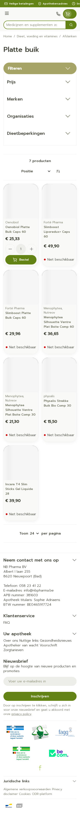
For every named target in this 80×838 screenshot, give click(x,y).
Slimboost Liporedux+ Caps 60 (57, 232)
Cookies (25, 794)
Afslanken (70, 36)
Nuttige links (29, 640)
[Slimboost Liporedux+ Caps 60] (59, 201)
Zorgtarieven (13, 650)
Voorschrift (48, 645)
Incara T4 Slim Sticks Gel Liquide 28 (19, 489)
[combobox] (34, 25)
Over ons (10, 640)
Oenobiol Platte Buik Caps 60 (17, 229)
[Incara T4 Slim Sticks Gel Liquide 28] (21, 463)
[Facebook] (40, 768)
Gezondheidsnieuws (56, 640)
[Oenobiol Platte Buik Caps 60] (21, 201)
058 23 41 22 (30, 585)
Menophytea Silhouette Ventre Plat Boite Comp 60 (59, 322)
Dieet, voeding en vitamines (37, 36)
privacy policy (21, 714)
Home (7, 36)
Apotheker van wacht (20, 645)
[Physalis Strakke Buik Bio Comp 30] (59, 375)
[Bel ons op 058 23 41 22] (58, 14)
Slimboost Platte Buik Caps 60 (18, 315)
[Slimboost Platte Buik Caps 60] (21, 287)
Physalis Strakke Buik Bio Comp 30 (57, 403)
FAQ (6, 622)
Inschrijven (40, 696)
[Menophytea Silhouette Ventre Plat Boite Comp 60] (59, 287)
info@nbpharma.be (39, 590)
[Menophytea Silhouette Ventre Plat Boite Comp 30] (21, 375)
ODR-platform (42, 794)
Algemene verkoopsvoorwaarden (27, 789)
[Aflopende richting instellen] (58, 171)
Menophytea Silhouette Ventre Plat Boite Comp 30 (20, 410)
